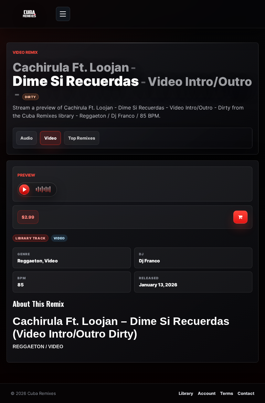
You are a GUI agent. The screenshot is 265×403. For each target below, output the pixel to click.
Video (50, 138)
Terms (226, 393)
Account (207, 393)
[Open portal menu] (63, 14)
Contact (246, 393)
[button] (37, 189)
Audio (26, 138)
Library (186, 393)
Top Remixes (81, 138)
